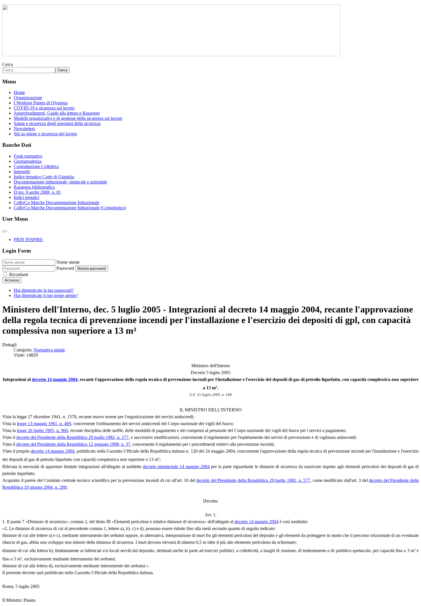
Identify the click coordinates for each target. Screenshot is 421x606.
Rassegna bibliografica (34, 187)
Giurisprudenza (28, 161)
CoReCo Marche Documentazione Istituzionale (56, 202)
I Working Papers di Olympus (41, 102)
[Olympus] (171, 54)
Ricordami (18, 274)
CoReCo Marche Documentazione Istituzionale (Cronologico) (70, 207)
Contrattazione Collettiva (36, 166)
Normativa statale (49, 349)
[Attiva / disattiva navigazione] (4, 231)
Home (19, 92)
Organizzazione (28, 97)
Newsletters (24, 128)
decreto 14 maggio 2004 (54, 379)
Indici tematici (26, 197)
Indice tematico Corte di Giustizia (44, 176)
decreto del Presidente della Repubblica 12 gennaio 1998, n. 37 (73, 444)
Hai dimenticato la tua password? (44, 290)
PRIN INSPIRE (28, 239)
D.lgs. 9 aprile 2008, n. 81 (37, 192)
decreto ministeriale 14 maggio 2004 (176, 466)
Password (65, 268)
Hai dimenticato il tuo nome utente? (46, 295)
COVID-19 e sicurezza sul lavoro (44, 107)
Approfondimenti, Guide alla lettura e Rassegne (57, 113)
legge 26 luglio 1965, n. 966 (42, 430)
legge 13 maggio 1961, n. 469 (44, 423)
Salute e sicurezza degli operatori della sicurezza (57, 123)
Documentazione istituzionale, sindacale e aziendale (60, 181)
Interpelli (22, 171)
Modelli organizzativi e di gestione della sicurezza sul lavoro (68, 118)
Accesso (12, 280)
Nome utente (68, 262)
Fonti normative (28, 156)
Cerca (7, 64)
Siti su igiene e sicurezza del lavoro (45, 133)
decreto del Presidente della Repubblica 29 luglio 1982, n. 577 (72, 437)
